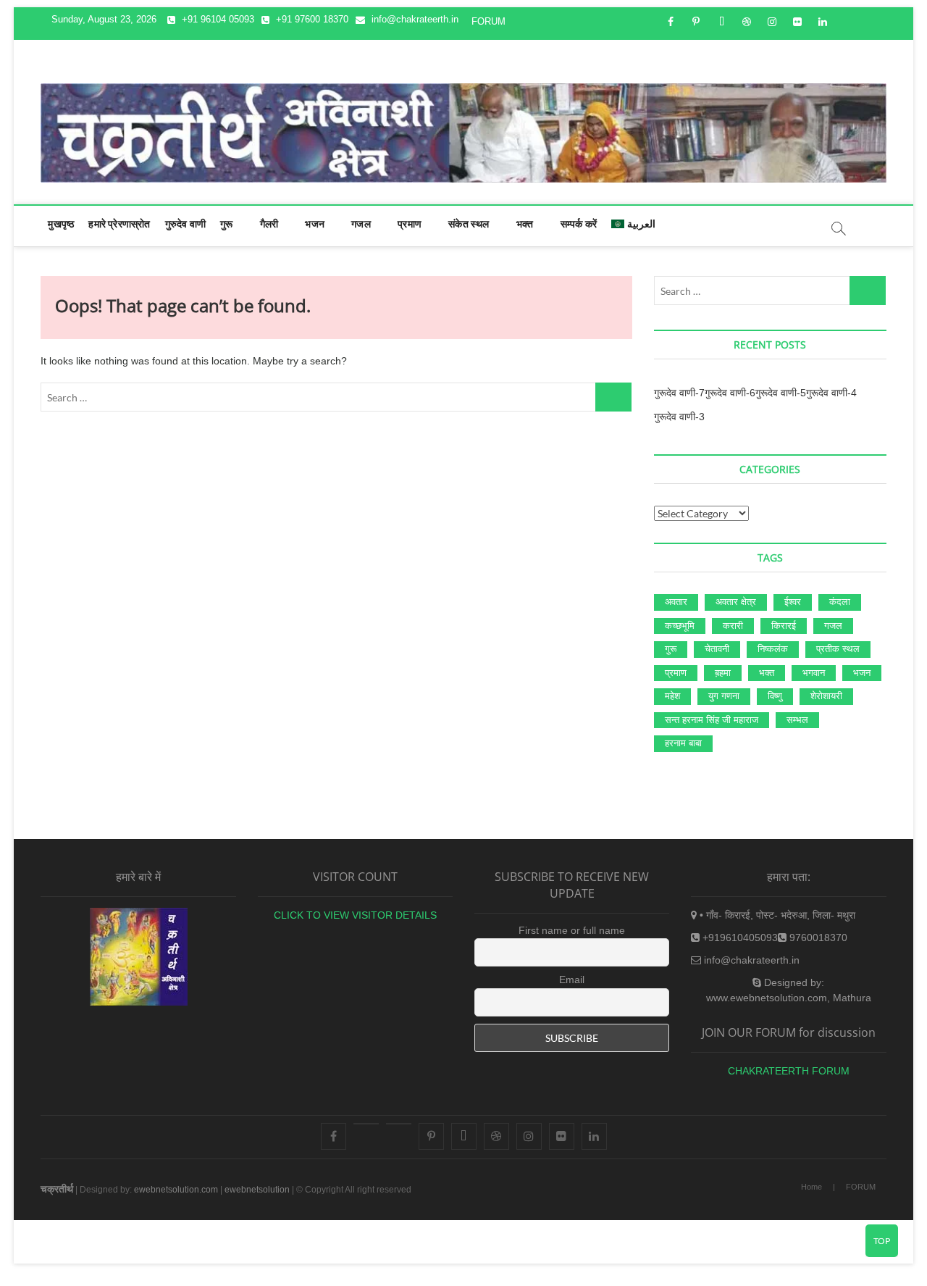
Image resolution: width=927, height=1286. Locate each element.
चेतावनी (717, 648)
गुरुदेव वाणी (185, 223)
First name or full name (572, 930)
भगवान (813, 672)
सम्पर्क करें (579, 223)
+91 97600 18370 (310, 19)
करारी (733, 625)
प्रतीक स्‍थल (838, 648)
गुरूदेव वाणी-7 (679, 392)
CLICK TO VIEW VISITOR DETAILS (355, 915)
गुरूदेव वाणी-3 (679, 416)
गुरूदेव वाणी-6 (730, 392)
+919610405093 (739, 937)
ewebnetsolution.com (176, 1190)
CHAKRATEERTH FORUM (789, 1071)
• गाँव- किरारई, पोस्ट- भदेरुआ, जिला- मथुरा (776, 915)
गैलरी (269, 223)
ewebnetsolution (257, 1190)
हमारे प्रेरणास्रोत (119, 223)
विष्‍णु (775, 695)
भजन (314, 223)
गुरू (226, 223)
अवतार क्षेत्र (736, 601)
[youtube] (366, 1123)
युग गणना (723, 695)
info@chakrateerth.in (413, 19)
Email (571, 979)
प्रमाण (409, 223)
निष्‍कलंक (773, 648)
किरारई (783, 625)
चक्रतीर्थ (57, 1189)
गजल (361, 223)
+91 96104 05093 (216, 19)
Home (811, 1186)
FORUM (488, 21)
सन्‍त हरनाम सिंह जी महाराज (711, 719)
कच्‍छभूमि (680, 625)
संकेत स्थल (468, 223)
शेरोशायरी (826, 695)
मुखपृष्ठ (61, 223)
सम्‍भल (797, 719)
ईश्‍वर (792, 601)
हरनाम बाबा (683, 743)
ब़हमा (723, 672)
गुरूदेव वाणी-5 (780, 392)
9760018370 (817, 937)
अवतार (676, 601)
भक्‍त (525, 223)
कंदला (839, 601)
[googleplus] (398, 1123)
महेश (672, 695)
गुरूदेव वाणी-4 (831, 392)
